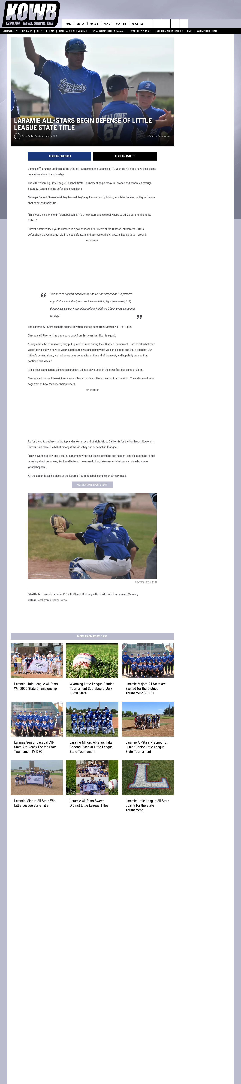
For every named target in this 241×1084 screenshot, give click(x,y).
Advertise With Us (142, 23)
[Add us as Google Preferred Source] (157, 23)
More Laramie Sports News (92, 484)
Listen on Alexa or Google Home (174, 31)
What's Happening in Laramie (109, 31)
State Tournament (116, 594)
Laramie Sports (50, 600)
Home (68, 23)
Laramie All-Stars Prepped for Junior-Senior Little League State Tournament (146, 747)
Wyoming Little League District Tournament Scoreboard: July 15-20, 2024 (92, 688)
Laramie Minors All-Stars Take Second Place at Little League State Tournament (91, 747)
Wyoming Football (207, 31)
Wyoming (133, 594)
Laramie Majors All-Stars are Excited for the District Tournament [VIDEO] (145, 688)
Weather (121, 23)
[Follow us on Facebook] (166, 23)
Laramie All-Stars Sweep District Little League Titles (89, 803)
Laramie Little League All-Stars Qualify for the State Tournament (147, 805)
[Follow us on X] (175, 23)
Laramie (47, 594)
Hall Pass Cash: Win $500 (73, 31)
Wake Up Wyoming (140, 31)
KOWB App (26, 31)
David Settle (27, 136)
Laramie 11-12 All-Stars (66, 594)
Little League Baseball (92, 594)
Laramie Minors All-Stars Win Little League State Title (34, 803)
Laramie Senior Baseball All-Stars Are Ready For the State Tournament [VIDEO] (35, 747)
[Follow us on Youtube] (183, 23)
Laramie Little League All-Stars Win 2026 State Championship (36, 686)
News (107, 23)
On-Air (94, 23)
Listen (81, 23)
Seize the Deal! (45, 31)
